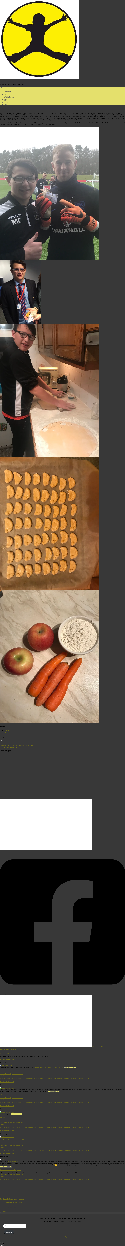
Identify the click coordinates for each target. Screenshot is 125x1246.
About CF (7, 94)
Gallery (6, 101)
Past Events (7, 99)
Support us (7, 96)
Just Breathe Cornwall (6, 81)
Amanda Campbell (13, 1161)
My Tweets (3, 1211)
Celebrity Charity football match (12, 747)
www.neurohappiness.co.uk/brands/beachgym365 (48, 1067)
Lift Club (2, 1117)
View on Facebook (11, 1074)
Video (2, 1071)
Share (2, 1075)
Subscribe (9, 1232)
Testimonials (7, 91)
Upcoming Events (9, 97)
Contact (6, 104)
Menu (2, 88)
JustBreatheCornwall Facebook (12, 1199)
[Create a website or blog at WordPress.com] (0, 1213)
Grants (6, 102)
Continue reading (62, 1237)
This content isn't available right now (10, 1170)
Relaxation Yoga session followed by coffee (16, 745)
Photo (2, 1095)
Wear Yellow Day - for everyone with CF (12, 1140)
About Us (6, 93)
